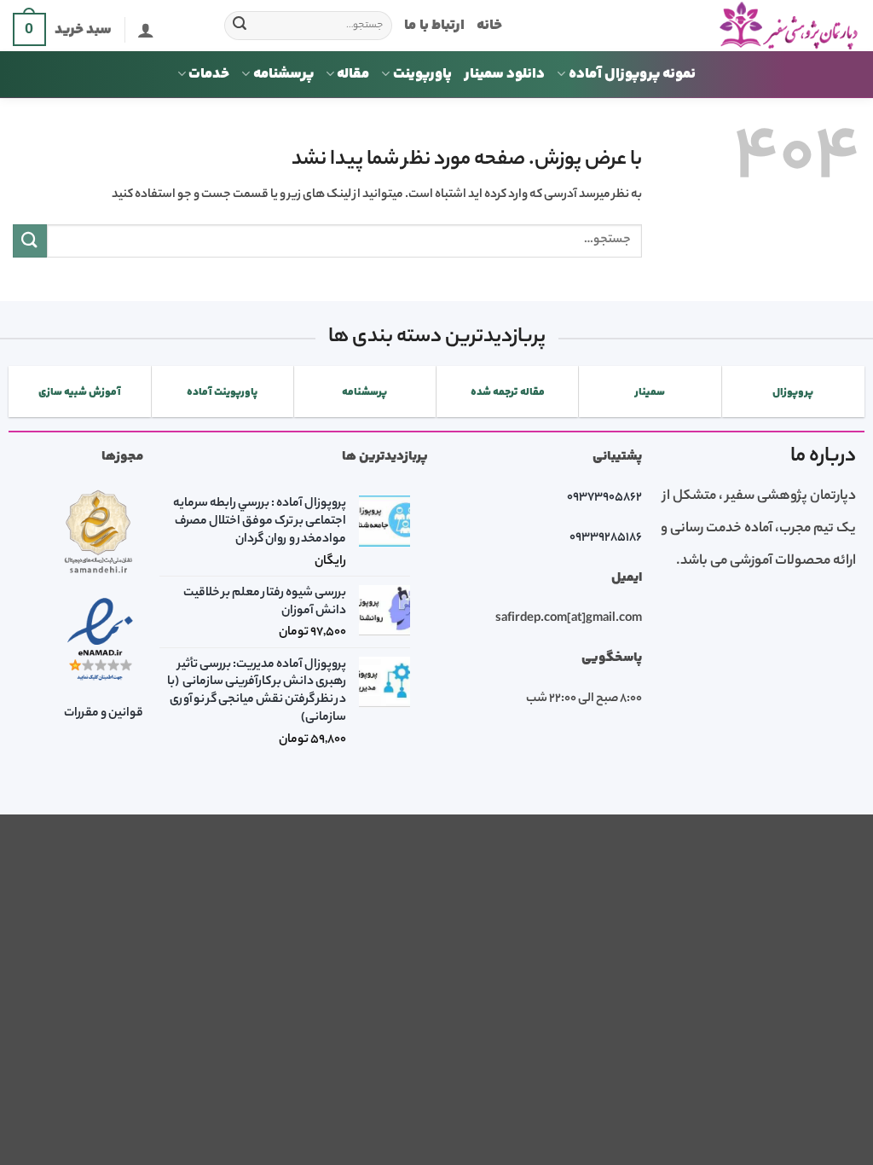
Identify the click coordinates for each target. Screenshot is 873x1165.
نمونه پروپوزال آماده (632, 74)
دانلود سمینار (504, 74)
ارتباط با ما (434, 26)
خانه (489, 26)
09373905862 (604, 498)
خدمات (208, 74)
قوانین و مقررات (103, 714)
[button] (145, 30)
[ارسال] (240, 25)
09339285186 (605, 538)
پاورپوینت (422, 74)
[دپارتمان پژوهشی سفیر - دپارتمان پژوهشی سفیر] (694, 26)
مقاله (353, 74)
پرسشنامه (283, 74)
